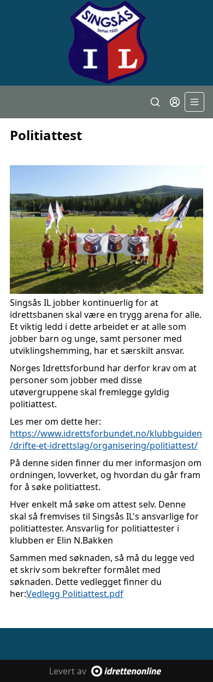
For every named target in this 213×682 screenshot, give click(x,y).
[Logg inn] (175, 102)
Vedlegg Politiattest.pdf (74, 594)
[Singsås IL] (106, 43)
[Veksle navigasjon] (194, 102)
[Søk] (155, 102)
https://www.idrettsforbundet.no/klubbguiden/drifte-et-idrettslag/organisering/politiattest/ (106, 439)
